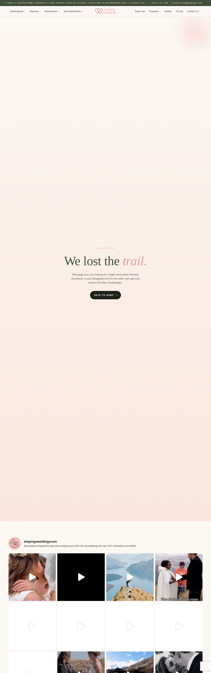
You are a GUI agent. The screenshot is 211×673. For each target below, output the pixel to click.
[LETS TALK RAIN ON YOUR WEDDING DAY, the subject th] (81, 626)
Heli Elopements (72, 11)
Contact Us (192, 11)
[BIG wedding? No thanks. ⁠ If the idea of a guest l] (130, 577)
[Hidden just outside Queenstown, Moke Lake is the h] (32, 577)
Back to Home (104, 295)
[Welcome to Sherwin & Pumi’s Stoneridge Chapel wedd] (81, 577)
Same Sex (140, 11)
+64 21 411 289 (159, 3)
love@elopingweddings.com (187, 3)
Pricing (179, 11)
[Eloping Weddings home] (105, 11)
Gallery (168, 11)
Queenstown (17, 11)
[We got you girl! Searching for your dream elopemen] (179, 626)
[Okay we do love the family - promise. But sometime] (179, 577)
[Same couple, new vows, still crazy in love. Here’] (32, 626)
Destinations (50, 11)
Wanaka (34, 11)
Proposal (153, 11)
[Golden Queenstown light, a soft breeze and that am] (130, 626)
